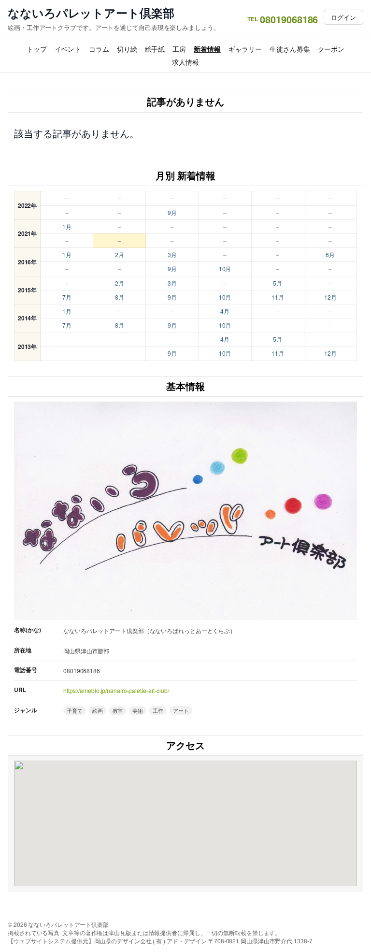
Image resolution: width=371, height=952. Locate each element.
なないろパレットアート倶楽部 (91, 13)
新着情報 (207, 49)
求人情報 (185, 62)
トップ (37, 49)
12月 (330, 297)
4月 (224, 311)
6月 (330, 254)
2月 (119, 254)
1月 (66, 226)
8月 (119, 297)
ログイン (343, 17)
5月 (277, 283)
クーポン (331, 49)
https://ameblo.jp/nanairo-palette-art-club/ (116, 690)
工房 (179, 49)
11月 (277, 297)
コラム (99, 49)
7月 (66, 297)
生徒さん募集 (290, 49)
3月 (172, 254)
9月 (172, 212)
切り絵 (127, 49)
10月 (225, 268)
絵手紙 (155, 49)
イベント (68, 49)
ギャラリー (245, 49)
